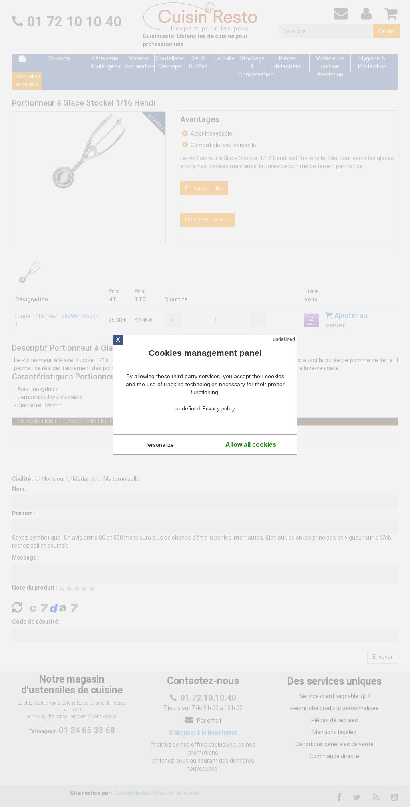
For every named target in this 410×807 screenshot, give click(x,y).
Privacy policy (218, 409)
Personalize (159, 445)
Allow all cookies (250, 444)
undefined (284, 339)
